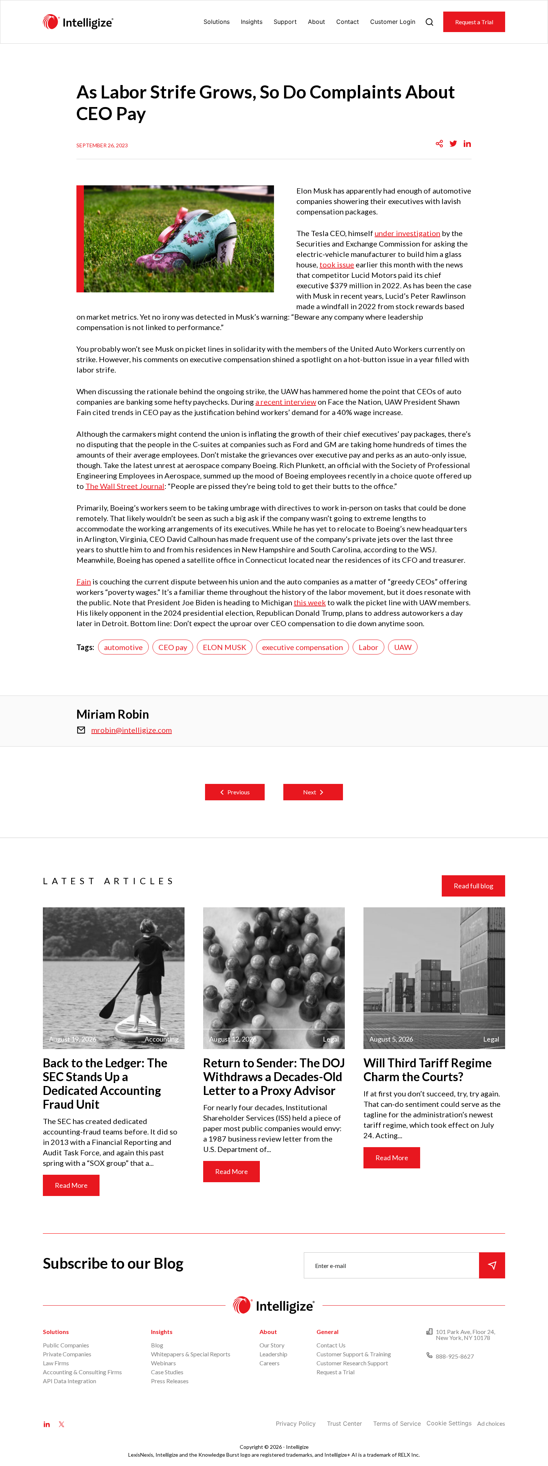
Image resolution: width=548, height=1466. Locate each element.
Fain (83, 581)
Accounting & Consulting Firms (82, 1371)
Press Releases (170, 1380)
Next (309, 791)
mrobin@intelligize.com (131, 729)
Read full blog (473, 886)
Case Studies (167, 1371)
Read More (71, 1185)
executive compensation (302, 647)
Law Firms (56, 1362)
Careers (269, 1362)
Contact (347, 21)
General (327, 1331)
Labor (368, 647)
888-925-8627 (455, 1356)
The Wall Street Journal (124, 485)
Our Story (271, 1345)
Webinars (163, 1362)
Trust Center (344, 1423)
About (316, 21)
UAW (403, 647)
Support (285, 21)
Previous (238, 791)
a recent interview (285, 401)
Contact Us (331, 1345)
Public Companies (66, 1345)
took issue (336, 264)
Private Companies (67, 1353)
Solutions (217, 21)
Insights (251, 21)
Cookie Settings (449, 1423)
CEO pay (172, 647)
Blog (157, 1345)
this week (310, 602)
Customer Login (392, 21)
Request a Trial (474, 21)
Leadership (273, 1353)
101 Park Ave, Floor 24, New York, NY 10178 (465, 1334)
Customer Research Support (352, 1362)
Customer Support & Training (353, 1353)
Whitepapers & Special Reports (190, 1353)
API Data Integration (69, 1380)
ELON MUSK (224, 647)
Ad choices (491, 1423)
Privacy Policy (296, 1423)
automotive (123, 647)
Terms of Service (397, 1423)
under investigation (407, 233)
